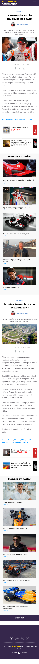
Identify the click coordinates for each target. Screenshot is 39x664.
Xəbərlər (19, 11)
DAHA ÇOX (19, 618)
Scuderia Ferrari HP (22, 442)
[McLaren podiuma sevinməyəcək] (19, 517)
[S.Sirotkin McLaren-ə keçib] (19, 491)
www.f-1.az (16, 646)
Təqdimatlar (6, 236)
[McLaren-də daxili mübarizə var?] (19, 543)
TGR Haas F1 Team (25, 120)
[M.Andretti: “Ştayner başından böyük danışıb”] (19, 248)
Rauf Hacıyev (22, 24)
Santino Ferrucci (9, 120)
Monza (17, 440)
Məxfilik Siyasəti (19, 649)
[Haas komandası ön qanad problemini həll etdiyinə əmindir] (19, 168)
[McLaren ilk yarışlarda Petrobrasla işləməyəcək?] (19, 595)
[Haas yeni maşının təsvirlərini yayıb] (19, 222)
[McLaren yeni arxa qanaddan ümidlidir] (19, 569)
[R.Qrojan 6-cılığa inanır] (19, 276)
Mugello (25, 440)
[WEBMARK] (19, 653)
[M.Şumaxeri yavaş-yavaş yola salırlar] (19, 196)
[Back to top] (33, 658)
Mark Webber (8, 440)
